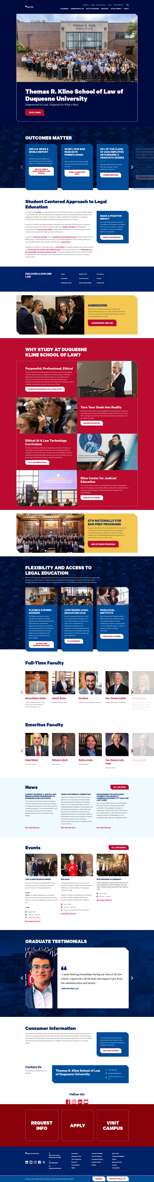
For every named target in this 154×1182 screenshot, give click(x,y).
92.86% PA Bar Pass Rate (77, 173)
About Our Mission (111, 237)
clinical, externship (69, 227)
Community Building (118, 1156)
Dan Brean (83, 698)
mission (38, 212)
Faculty (99, 278)
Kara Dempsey (139, 698)
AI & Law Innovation (37, 462)
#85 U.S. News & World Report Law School (41, 171)
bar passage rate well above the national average (44, 249)
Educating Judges (91, 497)
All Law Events (118, 847)
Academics (64, 9)
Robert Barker (31, 760)
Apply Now (35, 112)
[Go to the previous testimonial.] (22, 978)
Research (105, 9)
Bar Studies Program (103, 544)
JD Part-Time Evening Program (41, 644)
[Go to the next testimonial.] (132, 978)
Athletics (86, 5)
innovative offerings (40, 237)
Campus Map (116, 1168)
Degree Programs (91, 423)
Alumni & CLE (83, 274)
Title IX (114, 1159)
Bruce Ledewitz (139, 760)
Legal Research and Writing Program (64, 237)
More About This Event (32, 921)
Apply (77, 1125)
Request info (41, 1125)
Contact (114, 1165)
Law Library (100, 274)
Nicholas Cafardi (60, 760)
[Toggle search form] (128, 5)
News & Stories (101, 5)
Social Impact (116, 9)
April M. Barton (59, 698)
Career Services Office (44, 229)
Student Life (100, 283)
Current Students (97, 1156)
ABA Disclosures (111, 1051)
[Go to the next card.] (132, 167)
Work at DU (115, 1153)
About (126, 9)
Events (110, 5)
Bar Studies (60, 247)
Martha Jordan (86, 760)
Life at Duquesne (92, 9)
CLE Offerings (73, 641)
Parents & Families (97, 1153)
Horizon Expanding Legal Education (45, 389)
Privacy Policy (116, 1179)
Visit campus (113, 1125)
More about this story (32, 827)
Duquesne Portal (117, 1162)
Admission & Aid (76, 1156)
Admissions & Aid (77, 9)
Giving (93, 5)
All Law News (119, 787)
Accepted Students (97, 1159)
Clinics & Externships (85, 283)
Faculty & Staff (96, 1162)
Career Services (110, 175)
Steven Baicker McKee (35, 698)
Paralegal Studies (111, 636)
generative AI (66, 242)
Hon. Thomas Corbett (116, 698)
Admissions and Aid (102, 323)
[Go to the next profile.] (132, 692)
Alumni (94, 1165)
